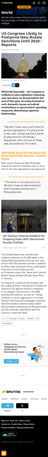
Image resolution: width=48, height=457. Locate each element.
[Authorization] (33, 2)
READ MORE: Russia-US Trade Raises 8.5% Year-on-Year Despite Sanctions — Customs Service (24, 155)
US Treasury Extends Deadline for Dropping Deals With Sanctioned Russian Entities (24, 239)
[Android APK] (9, 435)
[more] (43, 247)
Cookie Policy (16, 424)
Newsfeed (13, 319)
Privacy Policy (28, 424)
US (38, 319)
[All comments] (3, 453)
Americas (14, 399)
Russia (22, 319)
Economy (34, 399)
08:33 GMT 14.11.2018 (10, 50)
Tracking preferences (24, 427)
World (4, 319)
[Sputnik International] (7, 4)
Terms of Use (24, 421)
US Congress (6, 323)
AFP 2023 (6, 80)
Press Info (14, 421)
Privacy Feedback (8, 427)
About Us (5, 421)
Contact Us (5, 424)
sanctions (30, 319)
